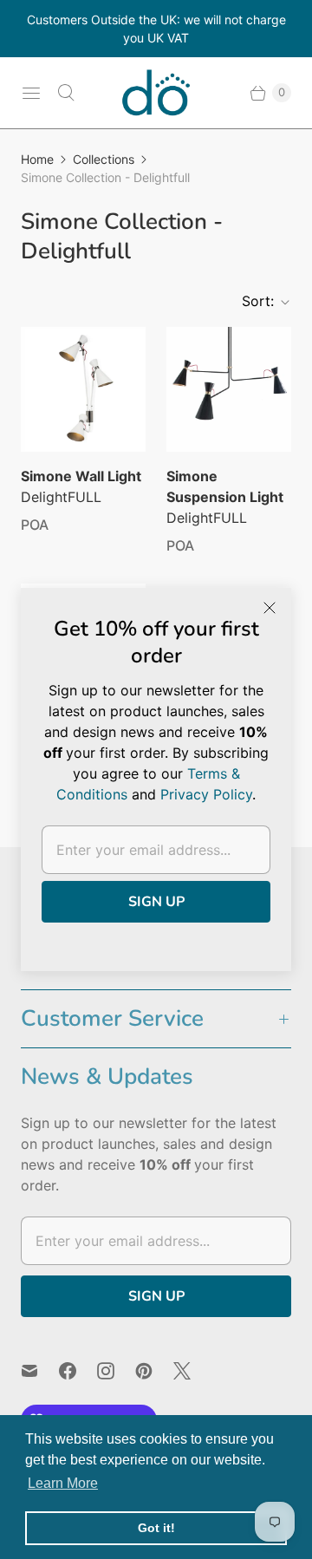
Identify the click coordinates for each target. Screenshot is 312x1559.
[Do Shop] (156, 93)
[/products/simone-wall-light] (83, 389)
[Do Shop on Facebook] (78, 1371)
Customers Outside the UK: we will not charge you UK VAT (156, 28)
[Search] (66, 93)
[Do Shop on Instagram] (116, 1371)
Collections (103, 159)
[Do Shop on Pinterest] (154, 1371)
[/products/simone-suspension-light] (228, 389)
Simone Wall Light (81, 476)
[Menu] (31, 93)
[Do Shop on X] (192, 1371)
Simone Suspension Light (224, 486)
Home (37, 159)
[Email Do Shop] (40, 1371)
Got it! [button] (156, 1528)
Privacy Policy (206, 794)
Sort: (252, 301)
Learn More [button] (63, 1483)
